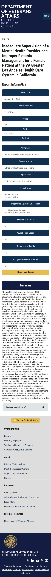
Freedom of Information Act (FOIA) (20, 506)
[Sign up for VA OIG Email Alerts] (47, 561)
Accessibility (27, 570)
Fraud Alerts (9, 502)
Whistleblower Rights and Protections (21, 497)
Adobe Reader (41, 570)
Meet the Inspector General (16, 469)
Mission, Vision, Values (14, 464)
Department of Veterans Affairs (18, 521)
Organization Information (15, 473)
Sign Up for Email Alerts (27, 420)
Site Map (25, 573)
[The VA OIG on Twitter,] (28, 561)
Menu (46, 16)
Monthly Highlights (13, 441)
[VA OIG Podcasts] (42, 561)
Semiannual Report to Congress (18, 445)
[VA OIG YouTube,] (38, 561)
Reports (7, 436)
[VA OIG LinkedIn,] (33, 561)
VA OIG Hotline (11, 493)
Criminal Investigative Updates (18, 450)
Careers (7, 478)
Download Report (25, 272)
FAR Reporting (31, 566)
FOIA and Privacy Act (13, 566)
